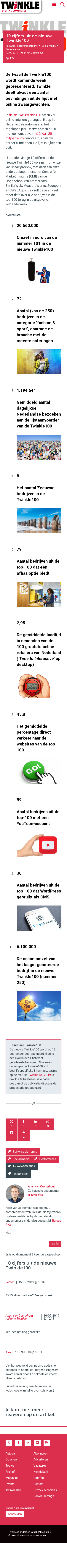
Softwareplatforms (27, 45)
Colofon (39, 1478)
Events (10, 1484)
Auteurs (11, 1453)
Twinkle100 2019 (39, 1075)
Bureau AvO (35, 1195)
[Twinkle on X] (9, 1443)
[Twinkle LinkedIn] (28, 1443)
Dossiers (12, 1459)
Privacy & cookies (45, 1490)
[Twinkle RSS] (47, 1443)
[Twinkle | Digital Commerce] (20, 6)
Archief (10, 1471)
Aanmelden (15, 1514)
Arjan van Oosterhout (31, 52)
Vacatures (40, 1465)
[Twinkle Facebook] (18, 1443)
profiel (55, 1243)
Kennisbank (41, 1471)
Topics (10, 1465)
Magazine (12, 1478)
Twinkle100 (13, 1490)
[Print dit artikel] (24, 1135)
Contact (38, 1484)
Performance (13, 49)
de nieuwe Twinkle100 (25, 115)
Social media (49, 45)
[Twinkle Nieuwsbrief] (37, 1443)
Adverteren (41, 1459)
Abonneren (40, 1453)
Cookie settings (44, 1496)
